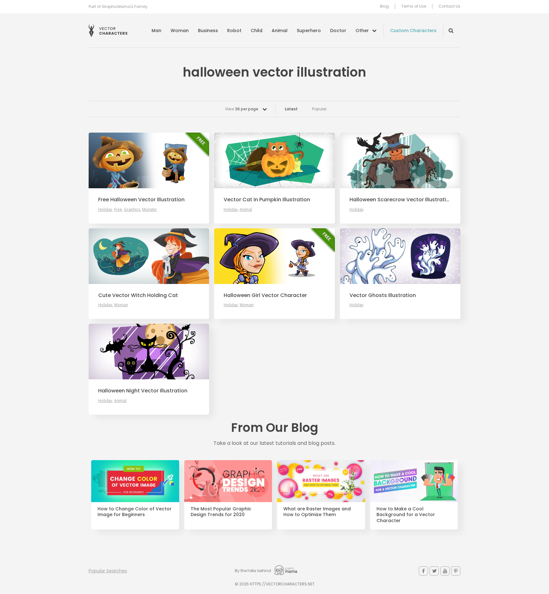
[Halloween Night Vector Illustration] (149, 351)
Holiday (105, 209)
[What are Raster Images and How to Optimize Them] (321, 481)
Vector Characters (108, 30)
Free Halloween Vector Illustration (141, 199)
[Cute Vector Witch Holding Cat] (149, 256)
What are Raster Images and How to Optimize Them (317, 512)
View (241, 109)
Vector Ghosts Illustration (382, 295)
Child (256, 30)
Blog (384, 6)
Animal (280, 30)
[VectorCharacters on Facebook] (423, 571)
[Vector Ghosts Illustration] (400, 256)
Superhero (309, 30)
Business (208, 30)
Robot (234, 30)
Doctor (338, 30)
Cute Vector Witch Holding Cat (138, 295)
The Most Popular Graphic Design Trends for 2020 (221, 512)
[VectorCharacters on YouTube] (445, 571)
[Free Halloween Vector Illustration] (149, 160)
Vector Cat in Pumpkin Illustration (267, 199)
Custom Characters (413, 30)
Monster (149, 209)
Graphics (132, 209)
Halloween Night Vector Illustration (142, 390)
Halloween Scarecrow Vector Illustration (400, 199)
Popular (319, 109)
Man (156, 30)
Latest (291, 109)
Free (118, 209)
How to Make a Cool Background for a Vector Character (405, 515)
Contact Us (449, 6)
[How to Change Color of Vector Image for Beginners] (135, 481)
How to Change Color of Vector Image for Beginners (135, 512)
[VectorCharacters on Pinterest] (455, 571)
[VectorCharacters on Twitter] (434, 571)
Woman (180, 30)
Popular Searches (108, 571)
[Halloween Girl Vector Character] (274, 256)
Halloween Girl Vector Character (265, 295)
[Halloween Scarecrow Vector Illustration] (400, 160)
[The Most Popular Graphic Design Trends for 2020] (228, 481)
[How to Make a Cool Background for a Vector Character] (414, 481)
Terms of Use (413, 6)
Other (362, 30)
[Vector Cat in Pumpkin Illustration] (274, 160)
